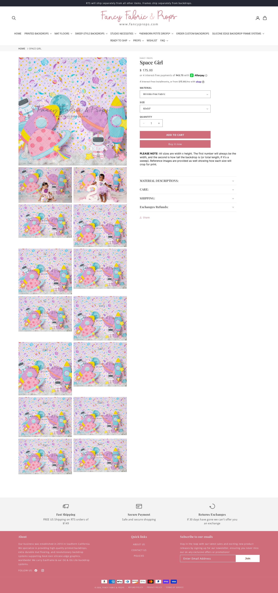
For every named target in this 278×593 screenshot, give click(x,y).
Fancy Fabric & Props (113, 587)
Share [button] (146, 217)
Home (21, 48)
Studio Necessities (121, 33)
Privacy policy (154, 587)
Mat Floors (62, 33)
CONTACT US (138, 550)
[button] (13, 18)
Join (247, 558)
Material (146, 87)
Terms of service (174, 587)
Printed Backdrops (36, 33)
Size (142, 102)
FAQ (162, 40)
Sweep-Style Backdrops (89, 33)
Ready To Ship (118, 40)
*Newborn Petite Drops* (154, 33)
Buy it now (175, 144)
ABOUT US (139, 544)
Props (137, 40)
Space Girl (35, 48)
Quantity (146, 116)
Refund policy (135, 587)
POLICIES (139, 555)
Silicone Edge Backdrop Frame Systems (236, 33)
